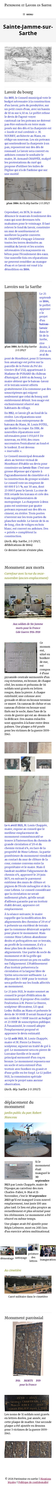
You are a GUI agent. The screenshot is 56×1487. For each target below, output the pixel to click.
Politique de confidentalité (33, 1482)
